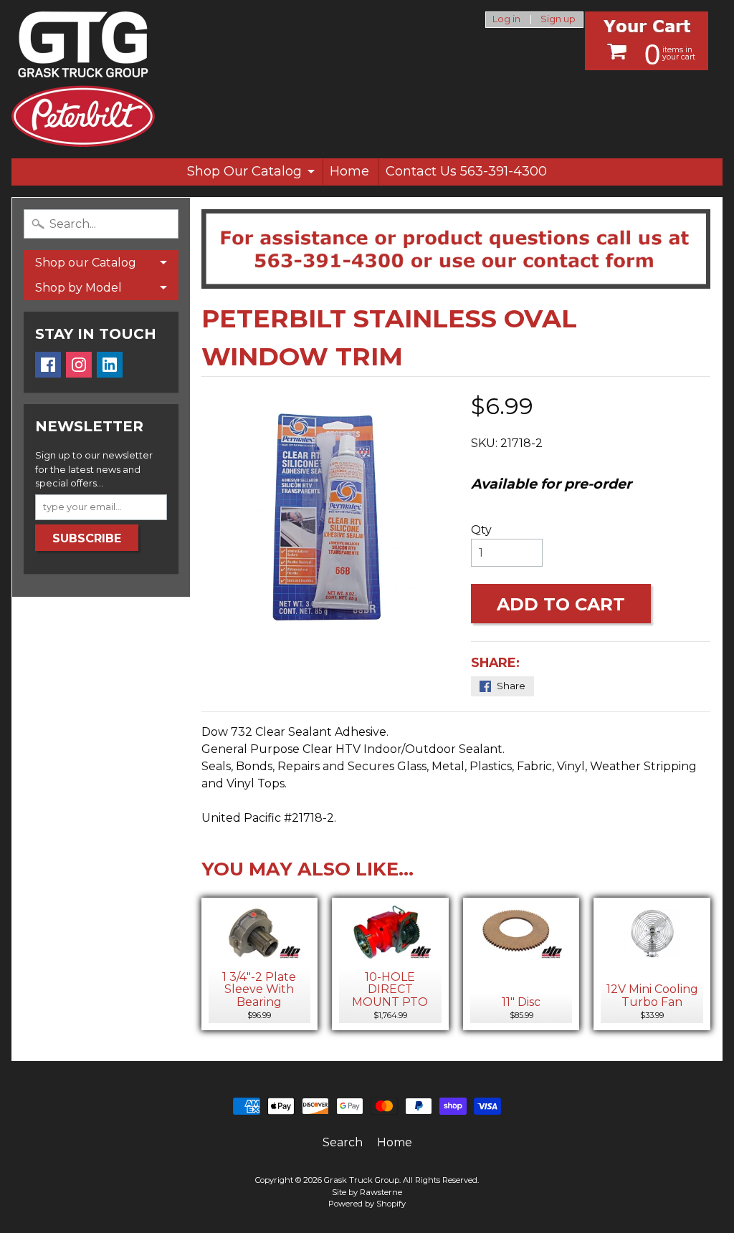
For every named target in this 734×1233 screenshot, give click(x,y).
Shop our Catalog (85, 262)
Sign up (558, 19)
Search (343, 1142)
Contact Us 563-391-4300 (466, 171)
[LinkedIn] (110, 365)
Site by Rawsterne (367, 1192)
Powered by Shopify (367, 1204)
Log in (506, 19)
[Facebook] (48, 365)
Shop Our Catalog (244, 171)
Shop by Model (78, 287)
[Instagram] (79, 365)
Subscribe (86, 538)
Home (349, 171)
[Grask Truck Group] (83, 79)
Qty (481, 530)
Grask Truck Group (361, 1180)
